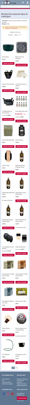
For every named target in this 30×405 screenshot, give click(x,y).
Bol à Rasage (5, 57)
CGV (3, 380)
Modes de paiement (22, 385)
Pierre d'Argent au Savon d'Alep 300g (21, 329)
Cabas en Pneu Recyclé (8, 84)
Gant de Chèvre (19, 140)
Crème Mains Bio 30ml (21, 111)
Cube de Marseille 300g (8, 140)
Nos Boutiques (6, 379)
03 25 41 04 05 (22, 398)
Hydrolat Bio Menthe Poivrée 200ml (7, 220)
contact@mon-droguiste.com (21, 394)
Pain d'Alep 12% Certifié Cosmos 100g (8, 274)
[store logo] (10, 2)
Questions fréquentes (22, 379)
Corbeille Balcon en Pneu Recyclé (7, 112)
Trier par (10, 35)
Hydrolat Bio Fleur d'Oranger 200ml (20, 166)
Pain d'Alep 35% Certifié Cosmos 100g (21, 274)
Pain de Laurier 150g (20, 301)
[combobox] (15, 6)
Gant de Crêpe (5, 165)
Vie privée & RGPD (6, 382)
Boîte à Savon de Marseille (19, 57)
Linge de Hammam (20, 247)
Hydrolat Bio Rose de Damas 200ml (20, 220)
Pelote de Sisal (6, 328)
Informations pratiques (20, 381)
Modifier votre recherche (11, 28)
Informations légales (7, 384)
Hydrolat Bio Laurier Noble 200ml (20, 193)
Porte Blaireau (6, 354)
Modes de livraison (22, 384)
